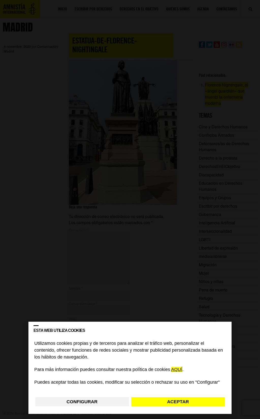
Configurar (82, 401)
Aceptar (178, 401)
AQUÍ (176, 369)
